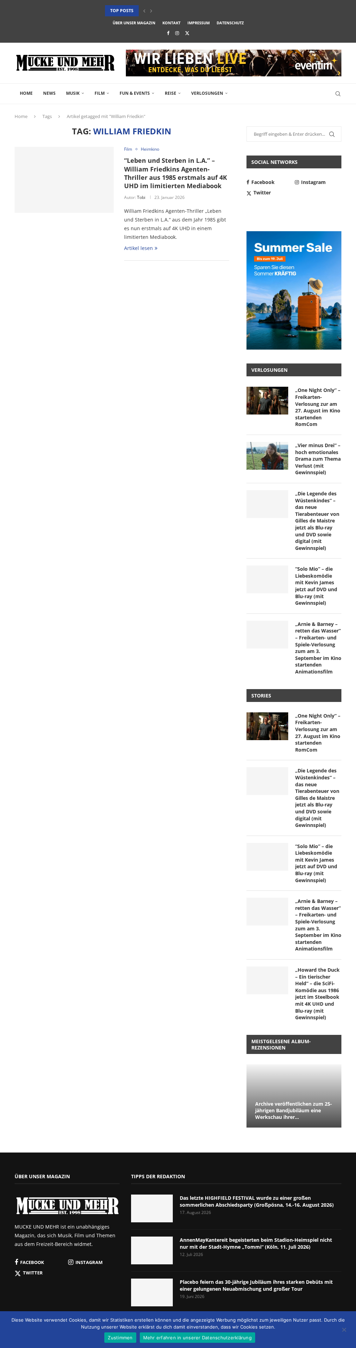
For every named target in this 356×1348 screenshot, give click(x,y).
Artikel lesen (138, 248)
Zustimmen (120, 1337)
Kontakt (171, 22)
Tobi (141, 197)
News (49, 93)
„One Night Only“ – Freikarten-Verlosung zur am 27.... (167, 11)
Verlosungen (207, 93)
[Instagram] (177, 33)
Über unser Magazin (134, 22)
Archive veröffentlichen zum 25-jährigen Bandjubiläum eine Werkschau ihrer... (293, 1110)
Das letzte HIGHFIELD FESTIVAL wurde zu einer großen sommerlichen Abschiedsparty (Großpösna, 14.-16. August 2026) (257, 1201)
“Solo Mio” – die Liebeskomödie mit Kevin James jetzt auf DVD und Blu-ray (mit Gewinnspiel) (316, 586)
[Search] (337, 94)
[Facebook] (168, 33)
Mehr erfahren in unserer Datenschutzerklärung (197, 1337)
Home (26, 93)
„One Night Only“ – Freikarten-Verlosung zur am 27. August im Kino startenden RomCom (317, 407)
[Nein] (344, 1330)
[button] (144, 10)
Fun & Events (135, 93)
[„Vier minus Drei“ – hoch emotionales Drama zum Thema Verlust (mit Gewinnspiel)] (267, 456)
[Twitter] (187, 33)
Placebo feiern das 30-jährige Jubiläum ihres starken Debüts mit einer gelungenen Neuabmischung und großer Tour (256, 1285)
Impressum (198, 22)
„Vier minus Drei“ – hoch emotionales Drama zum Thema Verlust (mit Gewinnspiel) (318, 459)
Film (100, 93)
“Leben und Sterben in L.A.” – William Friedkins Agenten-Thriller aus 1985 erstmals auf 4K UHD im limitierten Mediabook (175, 173)
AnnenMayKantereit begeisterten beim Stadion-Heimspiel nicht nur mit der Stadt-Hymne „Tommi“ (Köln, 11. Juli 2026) (256, 1243)
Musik (73, 93)
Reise (170, 93)
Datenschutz (230, 22)
